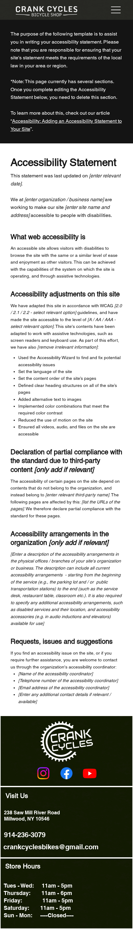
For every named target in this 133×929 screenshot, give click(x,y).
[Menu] (115, 10)
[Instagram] (43, 773)
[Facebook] (66, 773)
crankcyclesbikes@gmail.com (51, 847)
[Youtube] (90, 773)
